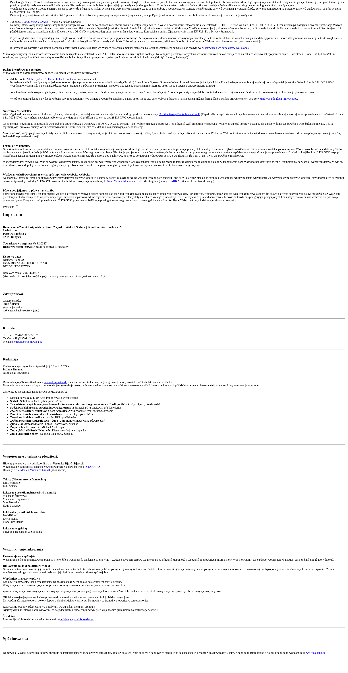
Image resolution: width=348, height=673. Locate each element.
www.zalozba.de (315, 652)
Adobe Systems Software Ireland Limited (50, 79)
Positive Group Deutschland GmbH (179, 114)
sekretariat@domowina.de (27, 341)
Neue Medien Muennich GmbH (125, 181)
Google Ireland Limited (35, 21)
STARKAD (175, 181)
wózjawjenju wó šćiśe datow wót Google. (226, 47)
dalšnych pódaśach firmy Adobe (278, 98)
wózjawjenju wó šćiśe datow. (77, 619)
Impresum (8, 206)
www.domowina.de (55, 382)
